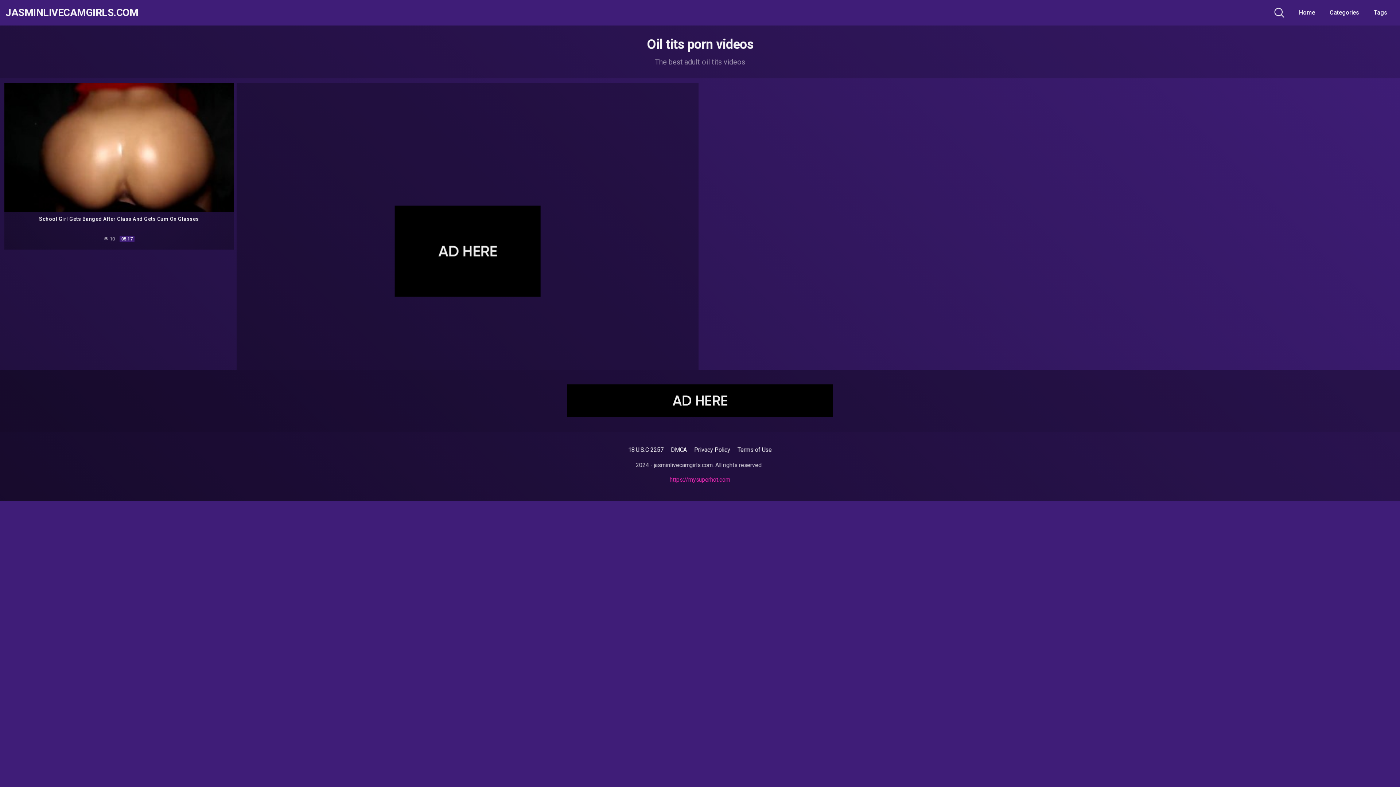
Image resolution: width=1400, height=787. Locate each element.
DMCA (679, 449)
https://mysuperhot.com (700, 479)
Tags (1380, 12)
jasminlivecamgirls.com (71, 13)
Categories (1344, 12)
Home (1307, 12)
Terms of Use (755, 449)
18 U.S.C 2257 (646, 449)
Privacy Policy (712, 449)
